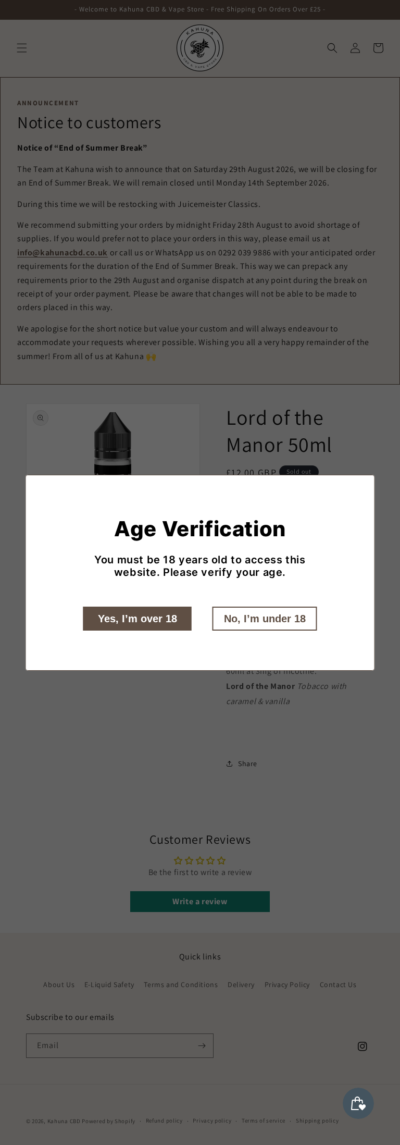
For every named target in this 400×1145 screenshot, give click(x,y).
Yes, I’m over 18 (137, 618)
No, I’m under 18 (265, 618)
